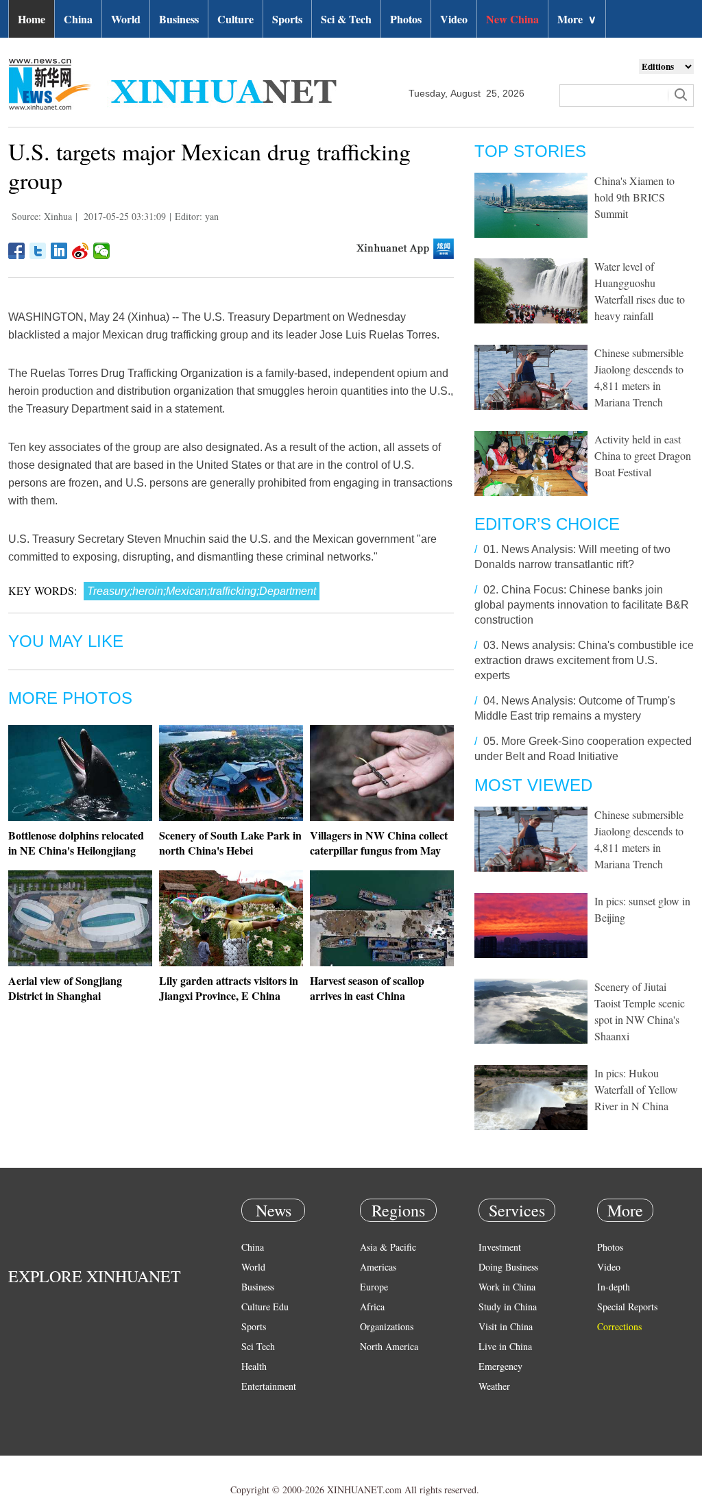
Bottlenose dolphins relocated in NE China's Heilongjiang (76, 842)
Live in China (505, 1346)
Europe (374, 1286)
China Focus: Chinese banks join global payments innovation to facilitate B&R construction (581, 605)
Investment (500, 1246)
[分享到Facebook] (16, 251)
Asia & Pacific (388, 1246)
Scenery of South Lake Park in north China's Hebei (230, 842)
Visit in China (506, 1326)
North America (389, 1346)
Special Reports (627, 1306)
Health (254, 1366)
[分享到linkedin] (59, 251)
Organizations (386, 1326)
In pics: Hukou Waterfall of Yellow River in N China (636, 1089)
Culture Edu (265, 1306)
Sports (287, 19)
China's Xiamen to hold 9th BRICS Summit (634, 197)
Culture (235, 19)
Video (454, 19)
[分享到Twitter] (38, 251)
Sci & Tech (346, 19)
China (78, 19)
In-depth (613, 1286)
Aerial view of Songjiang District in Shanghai (65, 987)
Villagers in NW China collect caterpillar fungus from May (379, 842)
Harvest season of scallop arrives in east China (367, 987)
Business (179, 19)
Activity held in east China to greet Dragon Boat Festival (642, 455)
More (576, 19)
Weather (494, 1386)
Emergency (500, 1366)
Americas (378, 1266)
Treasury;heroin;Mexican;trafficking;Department (201, 591)
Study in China (508, 1306)
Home (31, 19)
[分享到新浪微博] (80, 251)
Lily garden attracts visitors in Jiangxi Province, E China (228, 987)
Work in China (507, 1286)
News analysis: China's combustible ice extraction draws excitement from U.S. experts (584, 660)
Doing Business (508, 1266)
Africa (372, 1306)
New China (512, 19)
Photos (406, 19)
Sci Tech (258, 1346)
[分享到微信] (101, 251)
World (126, 19)
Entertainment (268, 1386)
